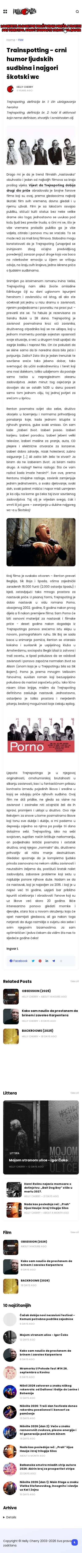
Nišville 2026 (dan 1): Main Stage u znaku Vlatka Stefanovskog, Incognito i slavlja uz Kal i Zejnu (49, 1485)
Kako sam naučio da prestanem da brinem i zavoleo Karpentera (50, 1013)
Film (20, 40)
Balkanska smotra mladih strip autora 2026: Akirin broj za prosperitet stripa (48, 1467)
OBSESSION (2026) (36, 991)
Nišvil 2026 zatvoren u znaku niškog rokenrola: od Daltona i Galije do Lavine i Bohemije (49, 1389)
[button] (61, 961)
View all (74, 981)
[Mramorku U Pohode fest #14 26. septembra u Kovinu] (10, 1373)
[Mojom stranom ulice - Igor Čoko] (41, 1137)
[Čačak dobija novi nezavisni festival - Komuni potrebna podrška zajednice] (10, 1319)
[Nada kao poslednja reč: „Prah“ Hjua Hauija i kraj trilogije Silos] (14, 1210)
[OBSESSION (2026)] (11, 996)
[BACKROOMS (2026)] (11, 1036)
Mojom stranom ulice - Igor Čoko (38, 1160)
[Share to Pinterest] (40, 961)
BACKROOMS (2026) (37, 1031)
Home (11, 40)
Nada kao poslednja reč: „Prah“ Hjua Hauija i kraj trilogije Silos (47, 1206)
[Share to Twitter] (33, 961)
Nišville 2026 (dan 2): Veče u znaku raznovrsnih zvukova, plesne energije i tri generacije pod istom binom (48, 1430)
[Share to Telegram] (53, 961)
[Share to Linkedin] (47, 961)
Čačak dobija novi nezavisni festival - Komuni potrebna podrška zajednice (47, 1317)
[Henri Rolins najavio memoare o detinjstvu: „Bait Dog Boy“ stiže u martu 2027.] (14, 1189)
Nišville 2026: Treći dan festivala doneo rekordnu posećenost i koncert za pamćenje (48, 1409)
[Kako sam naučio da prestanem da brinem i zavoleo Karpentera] (11, 1016)
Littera (14, 1153)
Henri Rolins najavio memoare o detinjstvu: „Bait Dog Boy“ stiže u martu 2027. (48, 1187)
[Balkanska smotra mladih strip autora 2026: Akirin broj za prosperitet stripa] (10, 1469)
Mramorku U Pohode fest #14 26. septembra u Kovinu (44, 1370)
